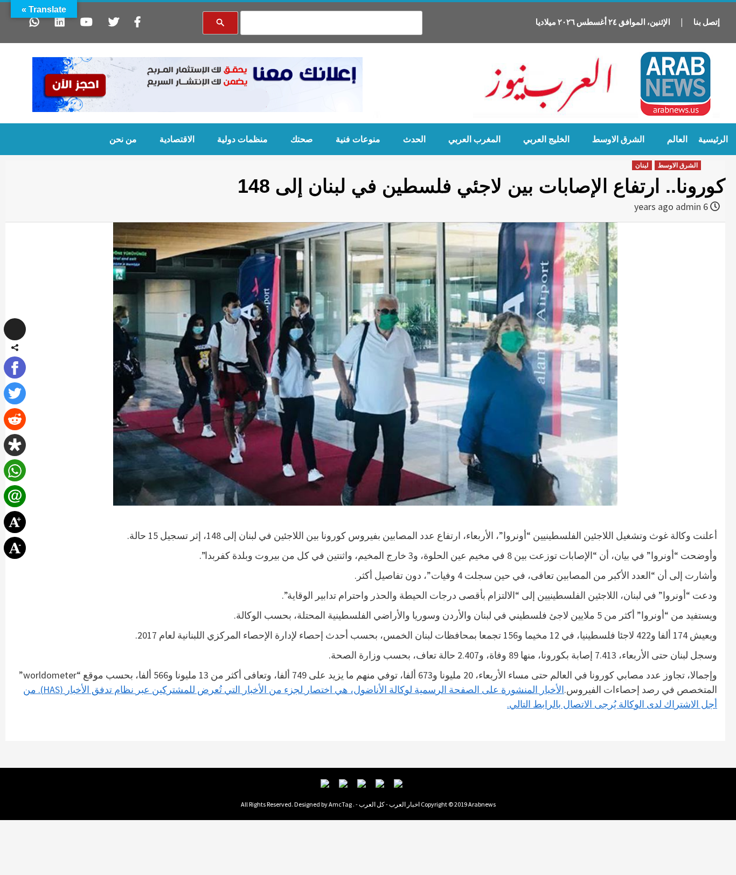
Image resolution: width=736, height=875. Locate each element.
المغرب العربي (474, 139)
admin (688, 206)
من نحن (123, 139)
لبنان (642, 165)
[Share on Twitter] (15, 393)
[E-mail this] (15, 496)
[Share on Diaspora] (15, 445)
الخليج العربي (546, 139)
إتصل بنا (706, 22)
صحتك (301, 139)
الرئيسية (713, 139)
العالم (677, 139)
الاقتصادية (177, 139)
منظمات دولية (242, 139)
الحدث (414, 139)
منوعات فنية (358, 139)
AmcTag (340, 804)
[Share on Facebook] (15, 367)
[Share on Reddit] (15, 419)
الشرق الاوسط (618, 139)
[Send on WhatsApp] (15, 470)
